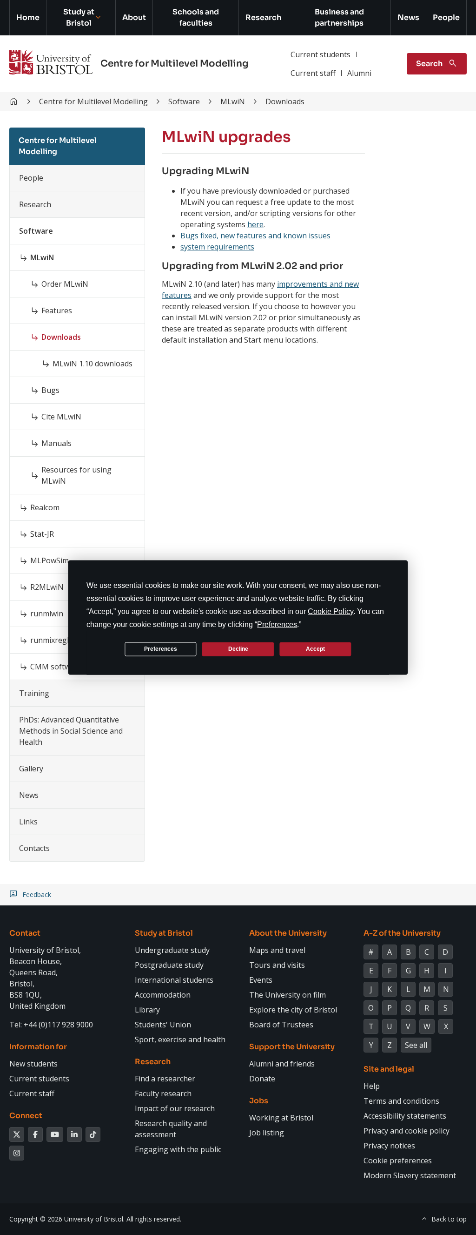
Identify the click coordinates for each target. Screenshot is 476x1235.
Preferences (160, 649)
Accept (315, 649)
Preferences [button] (277, 624)
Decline (238, 649)
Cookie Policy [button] (330, 611)
